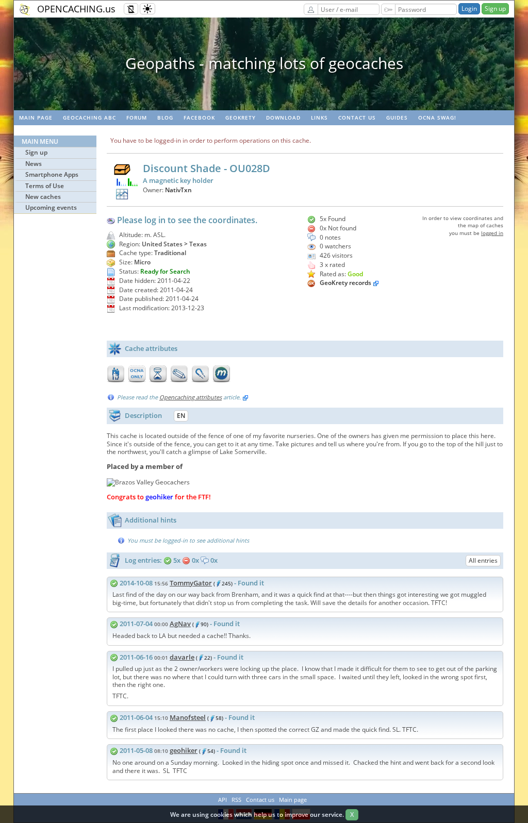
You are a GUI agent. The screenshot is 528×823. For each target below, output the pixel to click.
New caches (43, 196)
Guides (397, 117)
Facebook (199, 117)
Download (283, 117)
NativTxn (178, 190)
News (33, 163)
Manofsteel (188, 717)
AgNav (180, 623)
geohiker (183, 750)
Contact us (357, 117)
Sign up (495, 8)
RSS (236, 799)
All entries (483, 560)
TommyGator (191, 582)
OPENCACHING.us (76, 9)
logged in (492, 233)
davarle (182, 657)
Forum (136, 117)
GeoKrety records (345, 282)
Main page (36, 117)
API (222, 799)
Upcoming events (51, 207)
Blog (165, 117)
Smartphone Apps (51, 174)
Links (319, 117)
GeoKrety (240, 117)
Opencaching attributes (190, 397)
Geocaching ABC (89, 117)
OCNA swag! (437, 117)
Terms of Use (44, 185)
